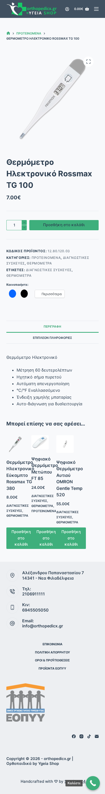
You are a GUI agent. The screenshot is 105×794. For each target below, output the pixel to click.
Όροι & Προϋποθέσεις (52, 660)
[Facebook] (74, 736)
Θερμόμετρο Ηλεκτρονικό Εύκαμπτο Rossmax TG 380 (20, 475)
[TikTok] (89, 736)
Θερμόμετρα (39, 263)
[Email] (97, 736)
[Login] (67, 9)
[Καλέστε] (93, 783)
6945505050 (35, 610)
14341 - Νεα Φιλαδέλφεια (48, 578)
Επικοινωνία (52, 644)
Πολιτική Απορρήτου (52, 652)
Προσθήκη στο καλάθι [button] (21, 538)
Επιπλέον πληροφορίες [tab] (52, 338)
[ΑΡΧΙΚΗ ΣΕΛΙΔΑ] (8, 33)
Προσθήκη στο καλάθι (64, 224)
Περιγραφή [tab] (52, 326)
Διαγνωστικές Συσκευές (49, 270)
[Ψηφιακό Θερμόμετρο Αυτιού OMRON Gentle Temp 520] (65, 444)
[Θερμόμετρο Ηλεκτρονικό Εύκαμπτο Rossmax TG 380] (15, 444)
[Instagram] (81, 736)
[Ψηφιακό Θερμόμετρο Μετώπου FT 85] (40, 442)
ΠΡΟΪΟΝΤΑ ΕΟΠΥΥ (52, 668)
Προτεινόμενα (46, 258)
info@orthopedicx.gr (42, 625)
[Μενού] (96, 9)
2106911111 (33, 593)
